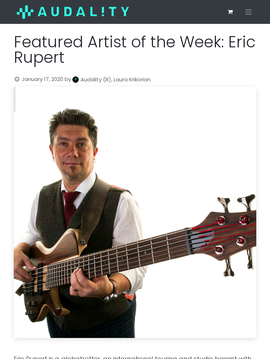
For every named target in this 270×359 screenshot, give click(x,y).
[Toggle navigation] (249, 12)
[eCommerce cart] (230, 12)
